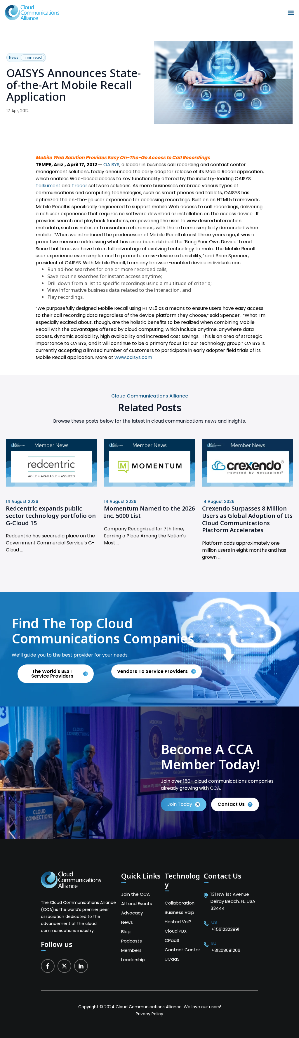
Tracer (79, 185)
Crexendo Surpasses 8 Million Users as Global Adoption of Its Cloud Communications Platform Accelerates (247, 519)
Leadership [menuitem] (133, 960)
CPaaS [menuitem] (172, 940)
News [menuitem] (127, 922)
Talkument (48, 185)
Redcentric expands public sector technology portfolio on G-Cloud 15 (51, 515)
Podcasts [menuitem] (131, 941)
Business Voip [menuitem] (179, 912)
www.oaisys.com (133, 357)
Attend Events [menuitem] (136, 903)
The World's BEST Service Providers (52, 673)
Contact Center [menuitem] (182, 950)
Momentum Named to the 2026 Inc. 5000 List (149, 512)
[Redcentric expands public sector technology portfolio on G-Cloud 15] (51, 485)
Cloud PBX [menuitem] (176, 931)
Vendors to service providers (153, 671)
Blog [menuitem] (126, 931)
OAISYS (111, 164)
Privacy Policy (149, 1014)
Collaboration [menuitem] (179, 903)
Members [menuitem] (131, 950)
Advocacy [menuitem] (132, 913)
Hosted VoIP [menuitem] (178, 922)
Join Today (179, 804)
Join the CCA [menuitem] (135, 894)
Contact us (231, 804)
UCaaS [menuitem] (172, 959)
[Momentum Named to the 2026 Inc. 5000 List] (149, 485)
